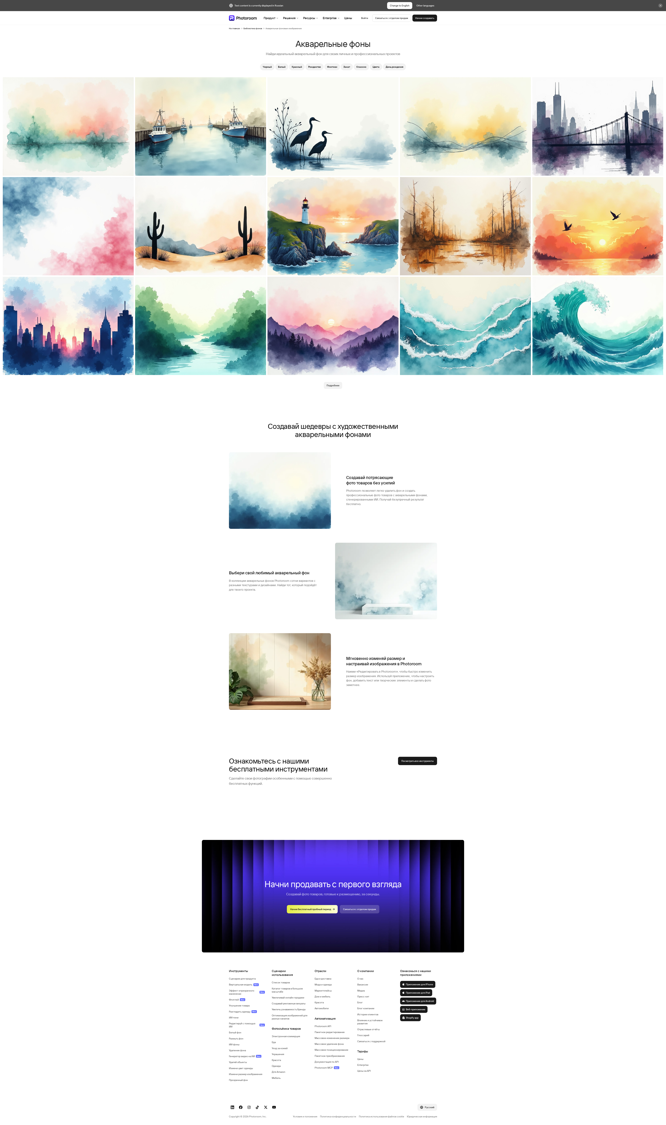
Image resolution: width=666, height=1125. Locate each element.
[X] (265, 1107)
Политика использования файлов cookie (381, 1116)
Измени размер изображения (245, 1074)
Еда (274, 1042)
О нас (360, 978)
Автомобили (322, 1008)
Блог (360, 1002)
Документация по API (327, 1061)
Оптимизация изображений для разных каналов (289, 1017)
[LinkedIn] (232, 1107)
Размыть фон (236, 1038)
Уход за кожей (280, 1048)
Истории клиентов (367, 1014)
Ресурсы (309, 18)
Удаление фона (237, 1050)
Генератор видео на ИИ (245, 1056)
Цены (348, 18)
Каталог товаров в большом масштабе (287, 990)
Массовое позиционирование (331, 1049)
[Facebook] (240, 1107)
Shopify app (412, 1017)
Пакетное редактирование (330, 1032)
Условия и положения (305, 1116)
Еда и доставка (323, 978)
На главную (234, 28)
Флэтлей (236, 999)
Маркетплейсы (323, 990)
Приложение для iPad (418, 992)
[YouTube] (274, 1107)
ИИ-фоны (234, 1044)
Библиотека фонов (253, 28)
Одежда (276, 1066)
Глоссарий (363, 1035)
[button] (247, 971)
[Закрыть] (660, 5)
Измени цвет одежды (241, 1068)
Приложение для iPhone (419, 984)
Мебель (276, 1078)
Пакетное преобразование (330, 1055)
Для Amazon (278, 1071)
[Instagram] (249, 1107)
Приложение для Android (420, 1001)
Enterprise (330, 18)
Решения (289, 18)
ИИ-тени (233, 1017)
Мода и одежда (323, 984)
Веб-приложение (415, 1009)
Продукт (269, 18)
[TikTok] (257, 1107)
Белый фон (235, 1032)
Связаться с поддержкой (371, 1041)
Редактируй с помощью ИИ (246, 1025)
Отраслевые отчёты (368, 1029)
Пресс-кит (363, 996)
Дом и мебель (322, 996)
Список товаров (281, 982)
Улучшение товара (239, 1005)
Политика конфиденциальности (338, 1116)
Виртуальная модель (243, 984)
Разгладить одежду (242, 1011)
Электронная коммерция (286, 1036)
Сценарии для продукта (242, 978)
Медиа (361, 990)
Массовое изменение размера (332, 1038)
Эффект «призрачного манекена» (246, 992)
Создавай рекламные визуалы (288, 1003)
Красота (276, 1060)
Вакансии (362, 984)
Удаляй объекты (238, 1062)
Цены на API (364, 1070)
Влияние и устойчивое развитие (370, 1022)
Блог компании (365, 1008)
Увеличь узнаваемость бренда (288, 1009)
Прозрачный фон (238, 1080)
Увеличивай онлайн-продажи (288, 997)
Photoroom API (323, 1026)
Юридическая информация (422, 1116)
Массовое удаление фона (329, 1043)
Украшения (278, 1054)
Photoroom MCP (326, 1067)
